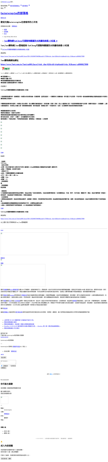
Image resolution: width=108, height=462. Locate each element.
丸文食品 (17, 301)
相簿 (5, 29)
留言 (18, 346)
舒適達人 (6, 312)
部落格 (6, 31)
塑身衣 (3, 258)
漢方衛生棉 (19, 312)
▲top (2, 354)
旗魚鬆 (75, 301)
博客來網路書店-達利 (10, 322)
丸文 (10, 301)
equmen (12, 295)
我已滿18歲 (4, 458)
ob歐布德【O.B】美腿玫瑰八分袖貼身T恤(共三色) (19, 320)
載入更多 (3, 357)
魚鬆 (2, 263)
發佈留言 (3, 368)
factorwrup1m (4, 337)
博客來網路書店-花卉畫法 (11, 328)
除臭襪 (5, 289)
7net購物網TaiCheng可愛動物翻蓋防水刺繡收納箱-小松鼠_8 (30, 41)
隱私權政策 (63, 438)
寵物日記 (14, 351)
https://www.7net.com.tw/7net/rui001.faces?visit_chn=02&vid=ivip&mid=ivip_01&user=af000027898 (44, 64)
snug (2, 230)
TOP (2, 152)
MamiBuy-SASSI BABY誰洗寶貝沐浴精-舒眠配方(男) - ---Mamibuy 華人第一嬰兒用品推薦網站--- (32, 326)
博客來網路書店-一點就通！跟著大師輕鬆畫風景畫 (19, 324)
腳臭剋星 (15, 289)
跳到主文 (3, 18)
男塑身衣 (24, 295)
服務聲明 (70, 438)
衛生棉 (5, 308)
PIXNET (41, 438)
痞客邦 (15, 346)
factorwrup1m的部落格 (14, 13)
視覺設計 (14, 26)
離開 (10, 458)
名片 (5, 33)
